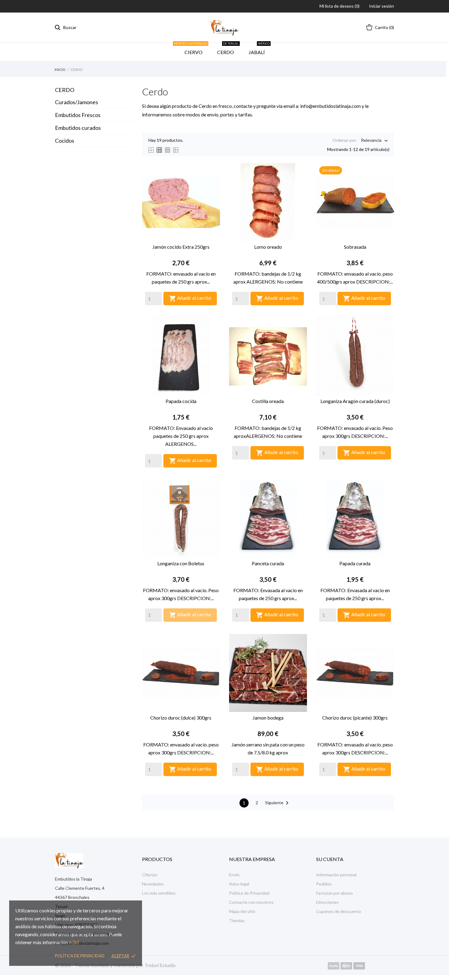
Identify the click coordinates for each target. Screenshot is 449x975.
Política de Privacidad (249, 893)
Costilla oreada (268, 401)
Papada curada (355, 563)
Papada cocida (181, 401)
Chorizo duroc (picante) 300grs (355, 717)
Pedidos (324, 883)
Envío (234, 874)
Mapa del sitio (242, 911)
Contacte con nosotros (251, 902)
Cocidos (64, 140)
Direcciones (327, 902)
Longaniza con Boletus (180, 563)
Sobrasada (355, 247)
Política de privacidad (79, 955)
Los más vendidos (159, 893)
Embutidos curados (78, 127)
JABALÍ (259, 49)
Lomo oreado (268, 247)
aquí (74, 942)
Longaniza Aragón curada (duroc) (355, 401)
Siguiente (278, 803)
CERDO (228, 49)
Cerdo (64, 89)
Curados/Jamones (76, 102)
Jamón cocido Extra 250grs (181, 247)
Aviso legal (239, 883)
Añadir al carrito (190, 298)
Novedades (153, 883)
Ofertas (149, 874)
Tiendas (237, 920)
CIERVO (192, 49)
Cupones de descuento (338, 911)
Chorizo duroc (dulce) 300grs (180, 717)
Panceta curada (268, 563)
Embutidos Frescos (77, 115)
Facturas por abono (334, 893)
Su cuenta (329, 859)
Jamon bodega (268, 717)
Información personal (336, 874)
